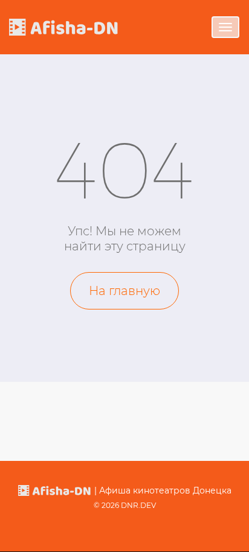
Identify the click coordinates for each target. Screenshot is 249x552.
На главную (124, 291)
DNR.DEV (138, 505)
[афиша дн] (63, 27)
